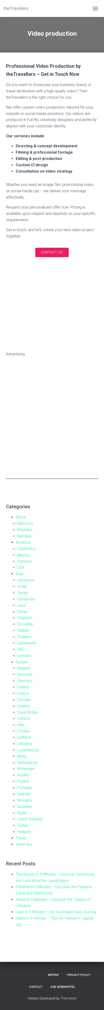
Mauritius (24, 529)
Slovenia (24, 806)
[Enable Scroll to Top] (94, 1000)
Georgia (24, 699)
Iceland (23, 718)
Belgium (24, 668)
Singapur (24, 617)
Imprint (53, 975)
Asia (19, 573)
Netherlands (27, 762)
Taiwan (23, 630)
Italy (20, 724)
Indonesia (25, 580)
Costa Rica (26, 548)
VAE (20, 649)
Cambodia (26, 599)
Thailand (24, 636)
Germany (25, 680)
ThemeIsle (68, 998)
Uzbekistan (26, 643)
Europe (22, 662)
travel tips (24, 844)
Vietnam (24, 655)
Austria (23, 775)
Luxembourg (27, 750)
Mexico (23, 555)
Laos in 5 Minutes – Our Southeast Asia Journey (56, 912)
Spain (22, 813)
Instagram (23, 974)
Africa (21, 517)
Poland (23, 781)
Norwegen (26, 768)
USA (20, 567)
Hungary (24, 831)
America (23, 542)
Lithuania (24, 743)
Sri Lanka (25, 624)
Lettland (24, 737)
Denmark (24, 674)
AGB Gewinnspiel (62, 987)
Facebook (31, 974)
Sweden (24, 794)
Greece (23, 706)
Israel (22, 586)
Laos (21, 605)
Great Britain (27, 712)
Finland (23, 687)
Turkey (22, 825)
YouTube (14, 974)
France (23, 693)
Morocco (25, 523)
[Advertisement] (52, 416)
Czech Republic (30, 819)
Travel (21, 838)
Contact (35, 987)
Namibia (24, 536)
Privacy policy (78, 975)
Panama (24, 561)
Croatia (23, 731)
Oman (22, 611)
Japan (22, 592)
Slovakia (24, 800)
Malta (22, 756)
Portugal (24, 787)
